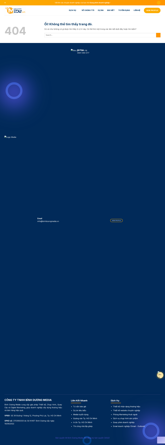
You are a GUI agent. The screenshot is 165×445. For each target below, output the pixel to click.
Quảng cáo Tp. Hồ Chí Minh (85, 418)
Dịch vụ (72, 10)
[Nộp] (158, 35)
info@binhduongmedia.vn (48, 221)
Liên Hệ (137, 10)
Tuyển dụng (124, 10)
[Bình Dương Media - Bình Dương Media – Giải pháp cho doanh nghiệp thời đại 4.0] (15, 10)
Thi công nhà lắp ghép (82, 426)
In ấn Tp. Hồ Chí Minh (82, 422)
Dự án (100, 10)
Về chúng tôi (88, 10)
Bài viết (111, 10)
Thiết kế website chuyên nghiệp (126, 410)
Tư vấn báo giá (79, 406)
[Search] (159, 2)
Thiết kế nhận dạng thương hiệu (126, 406)
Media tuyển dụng (80, 414)
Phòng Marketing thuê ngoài (125, 414)
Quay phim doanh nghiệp (123, 422)
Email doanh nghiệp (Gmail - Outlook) (129, 426)
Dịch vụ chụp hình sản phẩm (125, 418)
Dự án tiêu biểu (79, 410)
